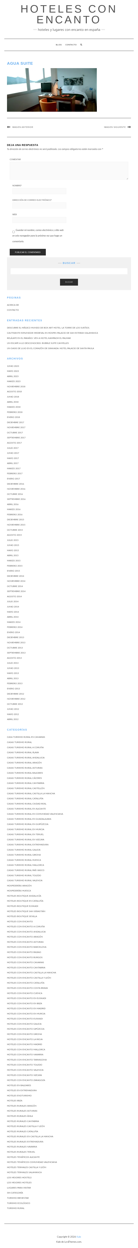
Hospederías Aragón (19, 886)
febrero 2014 (14, 627)
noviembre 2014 (16, 581)
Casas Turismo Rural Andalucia (26, 758)
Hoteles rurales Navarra (22, 1147)
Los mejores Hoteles (19, 1182)
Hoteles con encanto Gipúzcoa (25, 1029)
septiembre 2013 (16, 653)
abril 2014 (13, 617)
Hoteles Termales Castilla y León (26, 1167)
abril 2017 (13, 463)
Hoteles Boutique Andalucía (24, 896)
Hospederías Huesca (19, 891)
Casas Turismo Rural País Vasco (25, 870)
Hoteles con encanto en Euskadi (26, 998)
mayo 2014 (13, 612)
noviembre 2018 (16, 386)
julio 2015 (13, 540)
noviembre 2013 (16, 642)
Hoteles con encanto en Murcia (26, 1014)
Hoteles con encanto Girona (24, 1034)
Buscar (69, 282)
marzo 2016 (13, 509)
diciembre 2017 (15, 422)
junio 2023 (13, 366)
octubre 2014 (15, 586)
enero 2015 (13, 571)
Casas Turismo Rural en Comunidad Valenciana (35, 814)
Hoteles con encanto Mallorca (26, 1049)
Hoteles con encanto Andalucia (26, 932)
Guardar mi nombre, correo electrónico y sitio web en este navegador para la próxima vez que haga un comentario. (38, 236)
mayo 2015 (13, 550)
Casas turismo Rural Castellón (26, 788)
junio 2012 (13, 709)
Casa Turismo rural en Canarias (26, 737)
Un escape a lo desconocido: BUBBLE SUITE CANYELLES (38, 343)
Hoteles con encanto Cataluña (25, 983)
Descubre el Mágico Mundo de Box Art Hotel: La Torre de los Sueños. (48, 328)
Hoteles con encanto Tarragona (27, 1060)
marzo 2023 (13, 381)
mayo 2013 (13, 673)
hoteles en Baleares (19, 1085)
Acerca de (13, 305)
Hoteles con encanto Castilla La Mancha (31, 973)
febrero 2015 (14, 566)
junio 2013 (13, 668)
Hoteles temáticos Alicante (23, 1157)
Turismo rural (15, 1208)
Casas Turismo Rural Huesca (24, 860)
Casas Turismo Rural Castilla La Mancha (31, 793)
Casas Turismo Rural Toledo (24, 875)
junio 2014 (13, 607)
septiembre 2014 (16, 591)
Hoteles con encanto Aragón (25, 937)
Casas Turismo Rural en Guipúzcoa (27, 824)
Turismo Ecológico (18, 1203)
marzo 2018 (13, 407)
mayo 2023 (13, 371)
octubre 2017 (15, 433)
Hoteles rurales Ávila (20, 1116)
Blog (59, 45)
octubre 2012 (15, 704)
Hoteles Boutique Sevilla (22, 916)
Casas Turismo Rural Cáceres (24, 778)
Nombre (17, 185)
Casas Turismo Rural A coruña (25, 747)
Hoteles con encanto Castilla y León (29, 978)
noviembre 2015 (16, 525)
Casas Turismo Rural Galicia (23, 850)
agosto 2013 (14, 658)
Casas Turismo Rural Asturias (25, 768)
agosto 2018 (14, 391)
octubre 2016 (15, 494)
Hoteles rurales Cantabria (23, 1121)
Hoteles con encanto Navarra (25, 1054)
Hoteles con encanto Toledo (24, 1065)
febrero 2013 (14, 683)
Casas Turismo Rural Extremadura (28, 845)
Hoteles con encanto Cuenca (24, 993)
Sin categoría (15, 1193)
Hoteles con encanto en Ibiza (24, 1003)
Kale (79, 1237)
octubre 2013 (15, 648)
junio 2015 (13, 545)
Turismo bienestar (18, 1198)
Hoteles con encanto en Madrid (26, 1008)
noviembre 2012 (16, 699)
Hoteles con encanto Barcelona (26, 947)
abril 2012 (13, 719)
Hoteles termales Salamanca (24, 1172)
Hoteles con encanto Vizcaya (24, 1075)
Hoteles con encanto (20, 921)
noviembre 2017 (16, 427)
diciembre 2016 (15, 484)
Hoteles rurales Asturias (22, 1111)
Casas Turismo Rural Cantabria (25, 783)
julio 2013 (13, 663)
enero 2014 (13, 632)
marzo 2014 (13, 622)
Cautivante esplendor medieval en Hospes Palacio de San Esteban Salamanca (52, 333)
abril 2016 (13, 504)
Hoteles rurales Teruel (21, 1152)
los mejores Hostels (19, 1177)
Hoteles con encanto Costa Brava (27, 988)
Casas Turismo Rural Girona (24, 855)
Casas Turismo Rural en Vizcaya (25, 840)
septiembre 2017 (16, 438)
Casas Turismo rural (19, 742)
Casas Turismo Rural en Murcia (25, 829)
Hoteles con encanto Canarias (25, 962)
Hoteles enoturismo (19, 1096)
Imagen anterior (22, 127)
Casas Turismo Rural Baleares (25, 773)
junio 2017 (13, 453)
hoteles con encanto (69, 14)
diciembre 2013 (15, 637)
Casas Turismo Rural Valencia (24, 880)
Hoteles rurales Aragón (21, 1106)
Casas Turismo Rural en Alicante (26, 809)
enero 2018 (13, 417)
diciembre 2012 (15, 694)
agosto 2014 (14, 596)
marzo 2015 (13, 561)
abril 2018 (13, 402)
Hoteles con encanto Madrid (24, 1044)
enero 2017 (13, 479)
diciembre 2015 (15, 519)
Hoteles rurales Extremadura (25, 1142)
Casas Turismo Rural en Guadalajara (29, 819)
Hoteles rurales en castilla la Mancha (30, 1136)
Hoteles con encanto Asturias (25, 942)
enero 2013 (13, 689)
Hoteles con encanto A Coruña (26, 926)
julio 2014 (13, 601)
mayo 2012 (13, 714)
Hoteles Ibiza (14, 1101)
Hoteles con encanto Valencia (25, 1070)
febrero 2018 (14, 412)
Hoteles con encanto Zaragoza (26, 1080)
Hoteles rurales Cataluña (22, 1131)
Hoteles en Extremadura (22, 1090)
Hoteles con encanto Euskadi (25, 1019)
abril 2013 (13, 678)
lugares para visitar (19, 1188)
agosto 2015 (14, 535)
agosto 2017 (14, 443)
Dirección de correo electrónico (32, 200)
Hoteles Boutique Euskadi (22, 906)
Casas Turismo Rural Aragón (24, 763)
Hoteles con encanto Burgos (25, 957)
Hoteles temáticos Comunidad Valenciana (32, 1162)
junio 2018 (13, 397)
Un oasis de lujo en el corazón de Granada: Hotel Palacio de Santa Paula (50, 348)
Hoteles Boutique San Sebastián (26, 911)
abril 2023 (13, 376)
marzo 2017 (13, 468)
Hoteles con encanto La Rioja (25, 1039)
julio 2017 (13, 448)
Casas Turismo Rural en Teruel (25, 834)
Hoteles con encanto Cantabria (26, 968)
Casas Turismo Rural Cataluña (25, 798)
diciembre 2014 (15, 576)
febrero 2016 (14, 514)
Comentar (15, 159)
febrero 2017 (14, 473)
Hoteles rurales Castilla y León (26, 1126)
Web (14, 214)
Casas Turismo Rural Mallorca (25, 865)
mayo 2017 (13, 458)
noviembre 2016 (16, 489)
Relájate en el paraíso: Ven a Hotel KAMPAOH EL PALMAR (39, 338)
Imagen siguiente (115, 127)
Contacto (71, 45)
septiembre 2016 (16, 499)
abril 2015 (13, 555)
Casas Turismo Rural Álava (23, 752)
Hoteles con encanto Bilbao (24, 952)
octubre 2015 (15, 530)
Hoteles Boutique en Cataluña (25, 901)
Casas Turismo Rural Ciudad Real (26, 804)
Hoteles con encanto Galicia (24, 1024)
